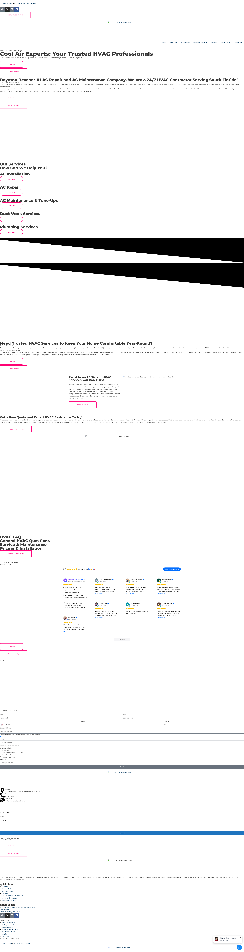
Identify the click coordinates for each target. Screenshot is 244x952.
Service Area (225, 42)
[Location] (2, 790)
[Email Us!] (2, 800)
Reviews (214, 42)
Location (8, 789)
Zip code (166, 721)
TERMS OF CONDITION (21, 943)
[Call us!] (2, 795)
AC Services (185, 42)
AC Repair (10, 187)
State (83, 721)
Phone (124, 715)
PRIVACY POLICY (6, 943)
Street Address (5, 728)
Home (164, 42)
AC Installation (15, 174)
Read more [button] (99, 594)
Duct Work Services (20, 213)
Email (2, 739)
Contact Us (238, 42)
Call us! (7, 794)
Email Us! (8, 799)
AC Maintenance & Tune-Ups (29, 200)
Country (3, 721)
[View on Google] (96, 580)
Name (2, 715)
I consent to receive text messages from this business (20, 735)
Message (3, 759)
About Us (173, 42)
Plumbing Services (200, 42)
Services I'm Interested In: (9, 746)
